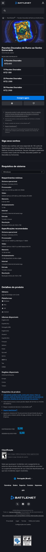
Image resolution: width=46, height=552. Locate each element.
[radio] (23, 62)
